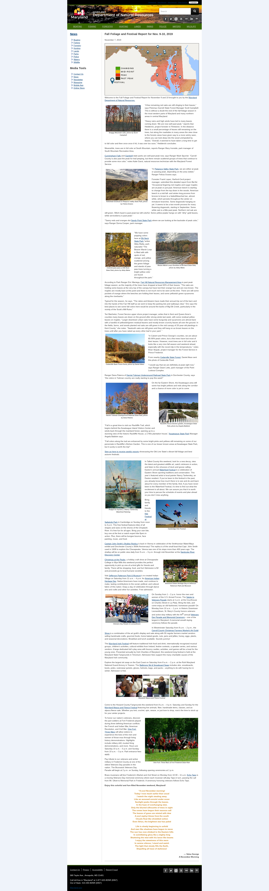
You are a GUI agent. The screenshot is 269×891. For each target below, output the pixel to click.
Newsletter (78, 80)
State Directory (162, 2)
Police (162, 26)
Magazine (78, 82)
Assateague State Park (179, 434)
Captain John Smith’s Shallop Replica (121, 544)
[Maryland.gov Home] (79, 15)
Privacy (86, 870)
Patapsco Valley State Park (166, 169)
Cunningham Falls (113, 156)
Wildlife (191, 26)
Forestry (107, 26)
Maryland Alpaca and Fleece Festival (121, 707)
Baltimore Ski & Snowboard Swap (154, 665)
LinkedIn (191, 19)
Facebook (165, 19)
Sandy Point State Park (141, 220)
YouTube (181, 19)
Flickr (186, 19)
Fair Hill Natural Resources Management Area (161, 282)
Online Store (79, 88)
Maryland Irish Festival (119, 643)
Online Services (182, 2)
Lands (137, 26)
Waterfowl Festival (167, 470)
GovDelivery (196, 19)
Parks (150, 26)
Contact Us (78, 74)
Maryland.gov (152, 2)
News (73, 34)
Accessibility (97, 870)
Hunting (123, 26)
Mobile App (78, 85)
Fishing (92, 26)
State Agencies (172, 2)
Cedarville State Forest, (170, 357)
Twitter (171, 19)
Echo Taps (191, 775)
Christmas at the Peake (115, 560)
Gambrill (129, 156)
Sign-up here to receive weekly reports (122, 451)
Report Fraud (112, 870)
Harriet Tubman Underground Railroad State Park (149, 375)
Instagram (176, 19)
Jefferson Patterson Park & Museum (125, 575)
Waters (177, 26)
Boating (77, 26)
